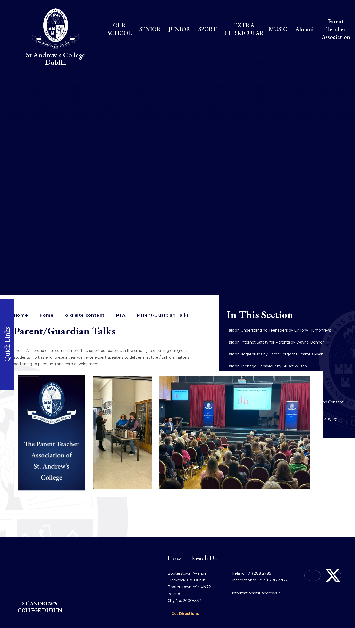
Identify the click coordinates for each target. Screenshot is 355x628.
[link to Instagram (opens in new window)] (312, 575)
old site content (84, 315)
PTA (120, 315)
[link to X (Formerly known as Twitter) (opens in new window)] (333, 575)
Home (21, 315)
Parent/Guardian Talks (163, 315)
